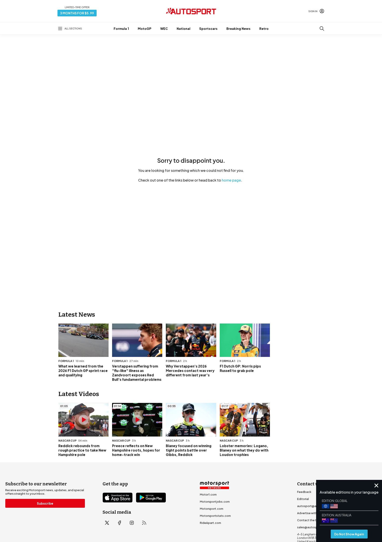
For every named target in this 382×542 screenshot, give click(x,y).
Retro (264, 29)
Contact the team (309, 520)
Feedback (304, 492)
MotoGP (144, 29)
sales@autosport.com (313, 527)
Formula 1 (121, 29)
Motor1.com (208, 494)
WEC (164, 29)
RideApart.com (210, 523)
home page (231, 180)
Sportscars (208, 29)
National (183, 29)
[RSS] (144, 522)
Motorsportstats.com (215, 515)
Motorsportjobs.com (215, 501)
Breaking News (238, 29)
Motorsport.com (211, 508)
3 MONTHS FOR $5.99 (77, 13)
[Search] (321, 28)
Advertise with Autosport (314, 513)
